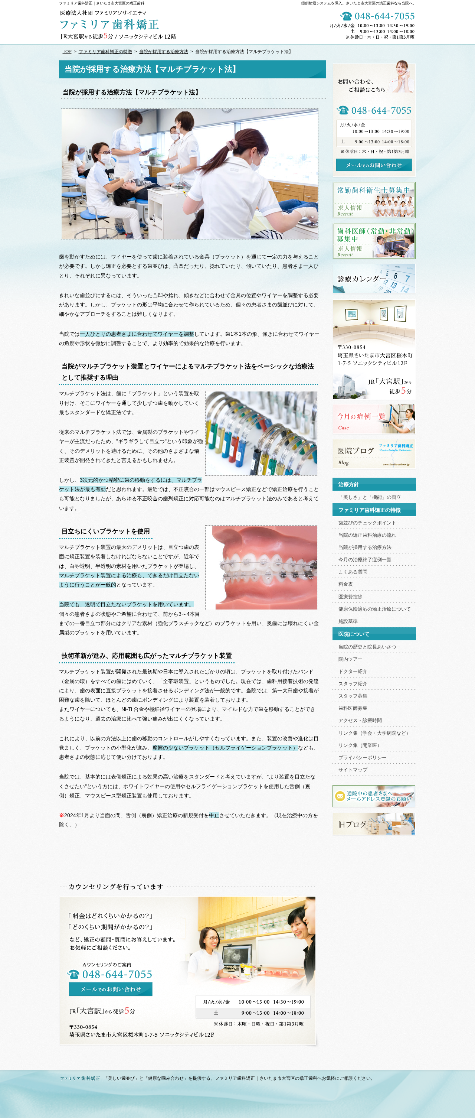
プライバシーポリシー (362, 757)
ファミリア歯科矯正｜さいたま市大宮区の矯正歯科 (101, 3)
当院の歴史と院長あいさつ (367, 647)
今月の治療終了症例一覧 (365, 559)
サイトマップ (352, 770)
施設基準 (348, 621)
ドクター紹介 (352, 671)
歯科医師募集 (352, 708)
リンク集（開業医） (360, 745)
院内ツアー (350, 659)
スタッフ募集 (352, 696)
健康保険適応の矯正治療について (374, 609)
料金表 (345, 584)
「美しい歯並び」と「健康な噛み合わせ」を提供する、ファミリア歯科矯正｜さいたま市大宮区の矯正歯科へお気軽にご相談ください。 (239, 1078)
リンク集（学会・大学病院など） (374, 733)
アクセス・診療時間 (360, 720)
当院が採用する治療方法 (365, 547)
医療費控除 (350, 596)
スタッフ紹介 (352, 683)
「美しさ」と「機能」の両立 (369, 497)
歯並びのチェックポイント (367, 523)
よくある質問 (352, 572)
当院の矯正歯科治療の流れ (367, 535)
